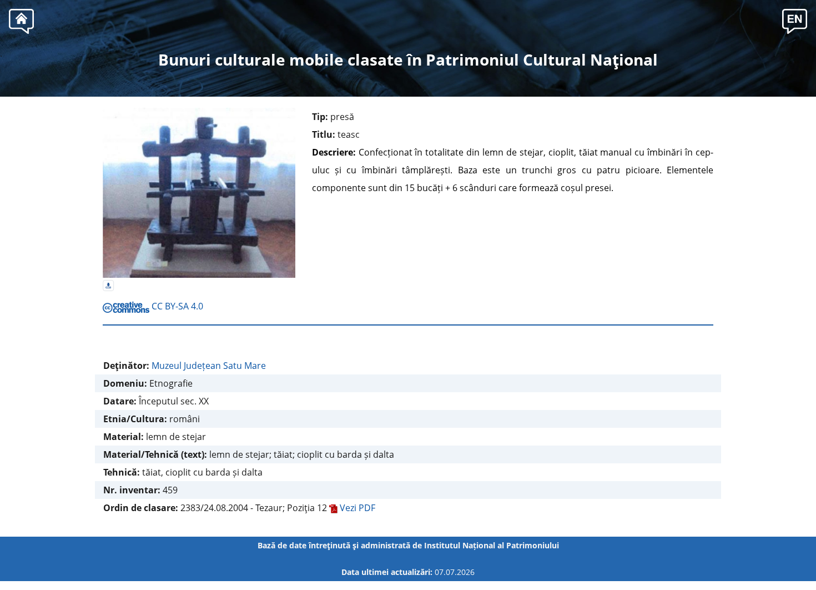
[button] (794, 20)
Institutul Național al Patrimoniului (491, 545)
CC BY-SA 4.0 (176, 306)
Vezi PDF (356, 508)
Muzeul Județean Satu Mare (209, 365)
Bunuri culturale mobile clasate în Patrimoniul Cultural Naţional (408, 59)
